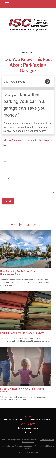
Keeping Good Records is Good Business (22, 332)
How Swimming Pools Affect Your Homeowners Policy (18, 273)
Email (4, 161)
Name (4, 145)
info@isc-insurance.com (28, 428)
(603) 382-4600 (18, 419)
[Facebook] (25, 432)
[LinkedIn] (30, 432)
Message (6, 177)
